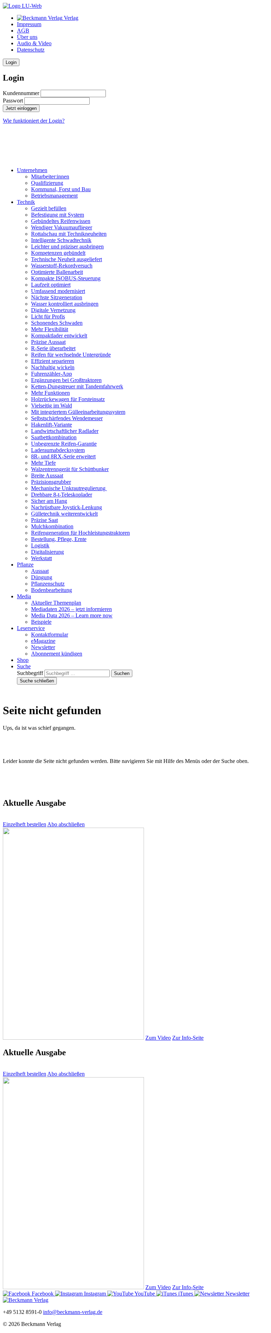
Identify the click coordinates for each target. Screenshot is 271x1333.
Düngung (41, 577)
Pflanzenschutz (48, 584)
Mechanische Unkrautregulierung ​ (69, 488)
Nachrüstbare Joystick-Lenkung (66, 507)
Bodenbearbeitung (51, 590)
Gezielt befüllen (48, 208)
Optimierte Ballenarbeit (57, 272)
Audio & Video (34, 43)
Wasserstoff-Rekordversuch (61, 266)
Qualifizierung (47, 183)
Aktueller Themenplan (56, 603)
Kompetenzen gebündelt (58, 253)
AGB (23, 31)
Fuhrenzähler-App (51, 374)
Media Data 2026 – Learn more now (72, 615)
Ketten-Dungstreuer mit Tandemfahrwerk (77, 386)
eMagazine (43, 641)
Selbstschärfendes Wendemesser (67, 418)
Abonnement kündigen (56, 654)
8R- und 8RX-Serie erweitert (63, 456)
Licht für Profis (48, 316)
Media (24, 596)
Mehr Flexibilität (49, 329)
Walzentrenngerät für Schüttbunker (70, 469)
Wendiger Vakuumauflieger (61, 227)
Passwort (13, 101)
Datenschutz (30, 50)
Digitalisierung (47, 552)
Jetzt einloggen (21, 108)
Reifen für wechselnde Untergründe (71, 355)
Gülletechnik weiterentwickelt (64, 514)
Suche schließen (37, 680)
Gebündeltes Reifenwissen (60, 221)
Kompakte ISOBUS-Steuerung (66, 278)
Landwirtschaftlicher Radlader (64, 431)
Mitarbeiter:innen (50, 177)
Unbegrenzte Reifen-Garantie (64, 444)
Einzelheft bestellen (24, 824)
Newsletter (43, 647)
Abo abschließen (66, 824)
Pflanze (25, 565)
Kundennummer (21, 93)
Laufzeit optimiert (51, 285)
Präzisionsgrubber (51, 482)
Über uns (27, 37)
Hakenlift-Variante (51, 425)
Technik (26, 202)
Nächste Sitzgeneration (56, 297)
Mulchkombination (52, 526)
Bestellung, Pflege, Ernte (58, 539)
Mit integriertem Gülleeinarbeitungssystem (78, 412)
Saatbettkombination (54, 437)
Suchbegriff (30, 673)
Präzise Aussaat (48, 342)
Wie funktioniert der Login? (34, 121)
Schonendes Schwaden (57, 323)
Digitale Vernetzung (53, 310)
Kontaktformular (49, 635)
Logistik (40, 545)
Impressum (29, 24)
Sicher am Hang (49, 501)
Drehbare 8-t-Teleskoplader (61, 495)
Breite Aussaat (47, 475)
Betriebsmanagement (54, 196)
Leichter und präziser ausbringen (67, 246)
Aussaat (40, 571)
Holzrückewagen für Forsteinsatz (68, 399)
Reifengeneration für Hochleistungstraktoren (80, 533)
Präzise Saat (44, 520)
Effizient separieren (52, 361)
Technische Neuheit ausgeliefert (66, 259)
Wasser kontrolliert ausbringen (64, 304)
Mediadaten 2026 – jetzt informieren (71, 609)
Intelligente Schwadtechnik (61, 240)
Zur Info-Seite (188, 1038)
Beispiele (41, 622)
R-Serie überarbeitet (53, 348)
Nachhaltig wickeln (52, 367)
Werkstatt (41, 558)
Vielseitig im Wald (51, 406)
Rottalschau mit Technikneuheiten (69, 234)
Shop (23, 660)
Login (11, 62)
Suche (24, 666)
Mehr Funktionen (50, 393)
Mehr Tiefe (43, 463)
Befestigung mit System (57, 215)
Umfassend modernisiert (58, 291)
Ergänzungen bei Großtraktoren (66, 380)
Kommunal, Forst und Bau (61, 189)
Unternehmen (32, 170)
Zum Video (158, 1038)
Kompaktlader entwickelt (59, 336)
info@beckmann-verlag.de (72, 1312)
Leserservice (31, 628)
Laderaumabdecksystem (58, 450)
